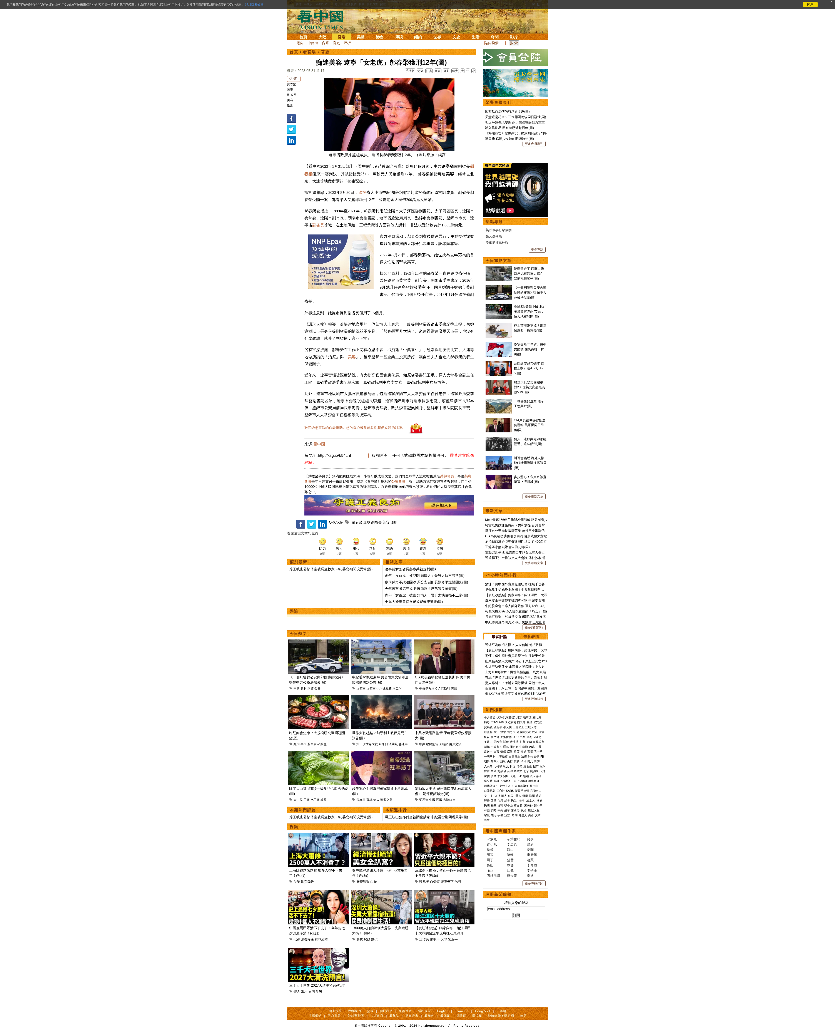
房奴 (367, 939)
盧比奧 (537, 717)
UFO (516, 737)
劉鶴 (487, 746)
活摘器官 (489, 786)
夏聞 (530, 849)
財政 (542, 766)
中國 (432, 800)
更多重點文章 (534, 496)
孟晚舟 (498, 741)
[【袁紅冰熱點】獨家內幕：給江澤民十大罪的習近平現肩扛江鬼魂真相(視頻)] (444, 893)
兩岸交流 (455, 744)
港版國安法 (524, 732)
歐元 (506, 766)
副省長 (291, 95)
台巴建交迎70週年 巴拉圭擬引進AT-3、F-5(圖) (529, 368)
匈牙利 (383, 744)
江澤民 (424, 939)
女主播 (488, 795)
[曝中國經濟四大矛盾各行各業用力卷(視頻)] (381, 835)
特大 (455, 71)
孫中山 (508, 805)
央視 (497, 795)
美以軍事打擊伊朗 (499, 230)
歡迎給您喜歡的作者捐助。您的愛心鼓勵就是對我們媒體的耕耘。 (354, 428)
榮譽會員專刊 (499, 102)
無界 (523, 1016)
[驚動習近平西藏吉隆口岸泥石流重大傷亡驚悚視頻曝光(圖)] (444, 753)
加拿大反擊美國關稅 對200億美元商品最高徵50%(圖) (529, 387)
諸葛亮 (515, 810)
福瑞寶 (461, 1016)
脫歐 (503, 761)
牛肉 (304, 744)
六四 (535, 732)
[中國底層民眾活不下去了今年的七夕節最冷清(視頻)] (318, 893)
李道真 (512, 844)
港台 (380, 37)
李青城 (532, 865)
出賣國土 (518, 727)
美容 (290, 100)
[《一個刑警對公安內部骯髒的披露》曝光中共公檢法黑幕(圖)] (318, 642)
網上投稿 (335, 1011)
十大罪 (442, 939)
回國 (493, 800)
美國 (361, 37)
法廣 (524, 756)
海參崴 (502, 771)
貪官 (496, 751)
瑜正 (490, 870)
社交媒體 (533, 756)
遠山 (510, 849)
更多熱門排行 (534, 627)
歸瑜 (530, 844)
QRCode (336, 522)
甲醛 (307, 800)
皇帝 (507, 810)
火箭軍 (361, 688)
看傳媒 (445, 1016)
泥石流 (423, 800)
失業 (297, 882)
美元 (530, 761)
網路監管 (432, 744)
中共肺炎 (489, 717)
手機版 (410, 71)
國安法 (537, 722)
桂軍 (493, 805)
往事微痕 (502, 756)
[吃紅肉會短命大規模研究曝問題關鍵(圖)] (318, 698)
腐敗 (510, 751)
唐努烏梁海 (521, 786)
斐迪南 (403, 744)
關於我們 (386, 1011)
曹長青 (512, 875)
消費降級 (307, 882)
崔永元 (514, 746)
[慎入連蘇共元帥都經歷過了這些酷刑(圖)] (499, 439)
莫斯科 (445, 688)
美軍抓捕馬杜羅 (497, 242)
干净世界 (334, 1016)
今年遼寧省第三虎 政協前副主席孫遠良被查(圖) (421, 589)
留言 (438, 71)
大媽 (542, 771)
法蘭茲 (393, 744)
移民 (511, 795)
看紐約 (429, 1016)
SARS (510, 790)
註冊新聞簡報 (499, 894)
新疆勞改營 (522, 790)
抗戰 (500, 805)
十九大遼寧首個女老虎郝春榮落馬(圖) (414, 602)
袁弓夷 (511, 732)
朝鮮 (487, 761)
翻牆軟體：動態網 (501, 1016)
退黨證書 (411, 1016)
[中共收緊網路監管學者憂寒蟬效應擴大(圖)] (444, 698)
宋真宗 (361, 800)
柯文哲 (495, 737)
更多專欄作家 (534, 883)
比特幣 (498, 766)
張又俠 (507, 727)
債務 (516, 761)
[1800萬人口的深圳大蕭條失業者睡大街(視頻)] (381, 893)
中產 (493, 771)
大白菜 (298, 800)
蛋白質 (312, 744)
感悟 (493, 815)
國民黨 (521, 722)
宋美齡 (528, 805)
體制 (304, 688)
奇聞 (495, 37)
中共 (297, 688)
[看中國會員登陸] (515, 57)
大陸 (322, 37)
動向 (300, 43)
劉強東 (534, 771)
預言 (507, 815)
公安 (317, 688)
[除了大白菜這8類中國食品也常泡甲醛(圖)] (318, 753)
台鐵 (529, 722)
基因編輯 (535, 776)
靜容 (510, 865)
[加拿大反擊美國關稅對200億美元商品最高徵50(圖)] (499, 382)
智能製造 (362, 882)
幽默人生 (533, 810)
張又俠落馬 (494, 236)
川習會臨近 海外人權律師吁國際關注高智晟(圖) (530, 463)
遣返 (538, 795)
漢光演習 (510, 722)
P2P (519, 776)
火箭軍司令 (374, 688)
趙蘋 (530, 860)
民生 (514, 800)
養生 (487, 820)
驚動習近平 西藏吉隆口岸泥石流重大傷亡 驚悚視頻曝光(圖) (529, 273)
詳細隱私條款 (254, 4)
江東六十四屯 (504, 786)
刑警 (310, 688)
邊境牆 (514, 741)
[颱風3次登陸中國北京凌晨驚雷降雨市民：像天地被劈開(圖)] (499, 306)
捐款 (370, 1011)
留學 (525, 795)
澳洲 (539, 800)
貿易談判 (539, 741)
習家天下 (447, 882)
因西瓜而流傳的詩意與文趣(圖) (507, 111)
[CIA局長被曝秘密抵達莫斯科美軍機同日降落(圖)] (444, 642)
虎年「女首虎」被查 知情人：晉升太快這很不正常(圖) (426, 595)
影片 (514, 37)
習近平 (453, 939)
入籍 (500, 800)
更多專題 (537, 249)
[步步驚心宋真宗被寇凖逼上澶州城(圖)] (381, 753)
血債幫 (435, 882)
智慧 (487, 815)
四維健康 (494, 875)
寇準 (369, 800)
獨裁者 (424, 882)
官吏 (336, 43)
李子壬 (532, 870)
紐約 (418, 37)
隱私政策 (424, 1011)
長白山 (534, 786)
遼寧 (290, 89)
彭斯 (522, 741)
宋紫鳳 (492, 839)
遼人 (376, 800)
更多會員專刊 (534, 144)
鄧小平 (538, 805)
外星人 (523, 815)
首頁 (303, 37)
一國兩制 (489, 756)
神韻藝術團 (356, 1016)
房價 (487, 776)
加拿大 (495, 761)
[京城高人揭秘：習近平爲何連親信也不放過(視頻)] (444, 835)
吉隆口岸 (449, 800)
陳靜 (510, 855)
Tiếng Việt (482, 1011)
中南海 (313, 43)
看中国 (323, 19)
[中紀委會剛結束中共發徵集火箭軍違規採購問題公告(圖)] (381, 642)
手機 (500, 815)
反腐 (516, 751)
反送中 (488, 751)
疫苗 (487, 737)
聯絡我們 (354, 1011)
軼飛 (490, 849)
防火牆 (488, 781)
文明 (311, 991)
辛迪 (530, 875)
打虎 (523, 751)
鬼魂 (433, 939)
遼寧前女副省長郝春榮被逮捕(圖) (410, 569)
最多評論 (499, 636)
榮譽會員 (447, 476)
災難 (319, 991)
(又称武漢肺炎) (505, 717)
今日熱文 (298, 633)
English (443, 1011)
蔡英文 (518, 771)
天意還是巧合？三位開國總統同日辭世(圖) (515, 117)
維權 (496, 781)
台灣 (510, 771)
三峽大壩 (530, 727)
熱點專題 (494, 221)
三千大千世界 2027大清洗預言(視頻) (317, 985)
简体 (420, 71)
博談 (399, 37)
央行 (510, 761)
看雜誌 (394, 1016)
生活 (475, 37)
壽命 (531, 815)
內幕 (325, 43)
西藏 (439, 800)
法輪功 (522, 781)
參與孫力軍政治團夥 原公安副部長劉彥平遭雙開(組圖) (426, 582)
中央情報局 (426, 688)
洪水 (304, 991)
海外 (522, 800)
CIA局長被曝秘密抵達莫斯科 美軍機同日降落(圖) (529, 425)
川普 (519, 717)
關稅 (506, 741)
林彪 (487, 810)
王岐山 (488, 741)
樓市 (536, 766)
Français (461, 1011)
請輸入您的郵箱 (516, 903)
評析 (347, 43)
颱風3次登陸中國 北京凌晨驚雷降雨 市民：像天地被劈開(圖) (530, 311)
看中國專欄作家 (501, 831)
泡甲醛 (315, 800)
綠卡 (507, 800)
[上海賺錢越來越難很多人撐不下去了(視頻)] (318, 835)
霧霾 (526, 776)
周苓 (490, 855)
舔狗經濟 (321, 939)
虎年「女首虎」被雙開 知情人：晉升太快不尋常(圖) (424, 575)
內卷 (373, 882)
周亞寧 (397, 688)
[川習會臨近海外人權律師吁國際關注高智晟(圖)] (499, 458)
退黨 (541, 732)
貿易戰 (488, 727)
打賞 (429, 71)
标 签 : (294, 78)
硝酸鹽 (322, 744)
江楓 (510, 870)
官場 (342, 37)
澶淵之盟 (386, 800)
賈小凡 (492, 844)
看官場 (309, 52)
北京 (526, 771)
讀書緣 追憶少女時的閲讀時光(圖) (509, 139)
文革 (538, 815)
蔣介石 (518, 805)
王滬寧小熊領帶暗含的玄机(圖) (507, 547)
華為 (529, 737)
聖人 (297, 991)
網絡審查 (533, 781)
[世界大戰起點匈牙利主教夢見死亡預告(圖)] (381, 698)
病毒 (487, 722)
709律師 (505, 781)
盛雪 (510, 860)
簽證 (487, 800)
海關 (532, 795)
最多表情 (531, 636)
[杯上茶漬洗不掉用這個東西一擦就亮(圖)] (499, 325)
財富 (487, 771)
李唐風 (532, 855)
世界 (437, 37)
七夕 (297, 939)
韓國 (324, 800)
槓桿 (523, 761)
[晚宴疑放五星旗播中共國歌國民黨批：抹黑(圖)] (499, 344)
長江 (496, 732)
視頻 (294, 827)
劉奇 (493, 810)
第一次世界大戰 (367, 744)
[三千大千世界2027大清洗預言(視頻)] (318, 950)
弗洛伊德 (506, 737)
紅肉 (297, 744)
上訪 (514, 781)
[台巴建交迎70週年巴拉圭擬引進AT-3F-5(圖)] (499, 363)
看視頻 (477, 1016)
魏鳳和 (387, 688)
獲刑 (290, 105)
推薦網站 (315, 1016)
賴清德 (527, 717)
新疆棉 (488, 732)
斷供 (374, 939)
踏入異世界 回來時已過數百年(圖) (509, 128)
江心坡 (500, 790)
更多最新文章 (534, 563)
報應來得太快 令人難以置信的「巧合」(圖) (516, 611)
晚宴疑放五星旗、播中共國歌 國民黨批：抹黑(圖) (530, 349)
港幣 (519, 766)
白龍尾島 (489, 790)
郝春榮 (291, 84)
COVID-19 (497, 722)
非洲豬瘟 (503, 776)
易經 (524, 810)
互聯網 (443, 744)
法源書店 (376, 1016)
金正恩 (537, 737)
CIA (437, 688)
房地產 (527, 766)
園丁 (490, 860)
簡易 (530, 839)
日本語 (501, 1011)
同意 (810, 4)
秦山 (490, 865)
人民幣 (488, 766)
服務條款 (405, 1011)
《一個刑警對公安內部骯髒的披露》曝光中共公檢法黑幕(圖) (530, 292)
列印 (446, 71)
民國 (487, 805)
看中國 (319, 444)
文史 (456, 37)
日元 (513, 766)
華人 (504, 795)
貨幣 (537, 761)
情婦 (503, 751)
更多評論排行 (534, 699)
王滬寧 (495, 746)
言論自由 (535, 790)
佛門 (457, 882)
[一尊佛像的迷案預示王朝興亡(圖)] (499, 401)
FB (542, 756)
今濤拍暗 (514, 839)
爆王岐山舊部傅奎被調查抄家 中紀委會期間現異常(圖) (330, 569)
